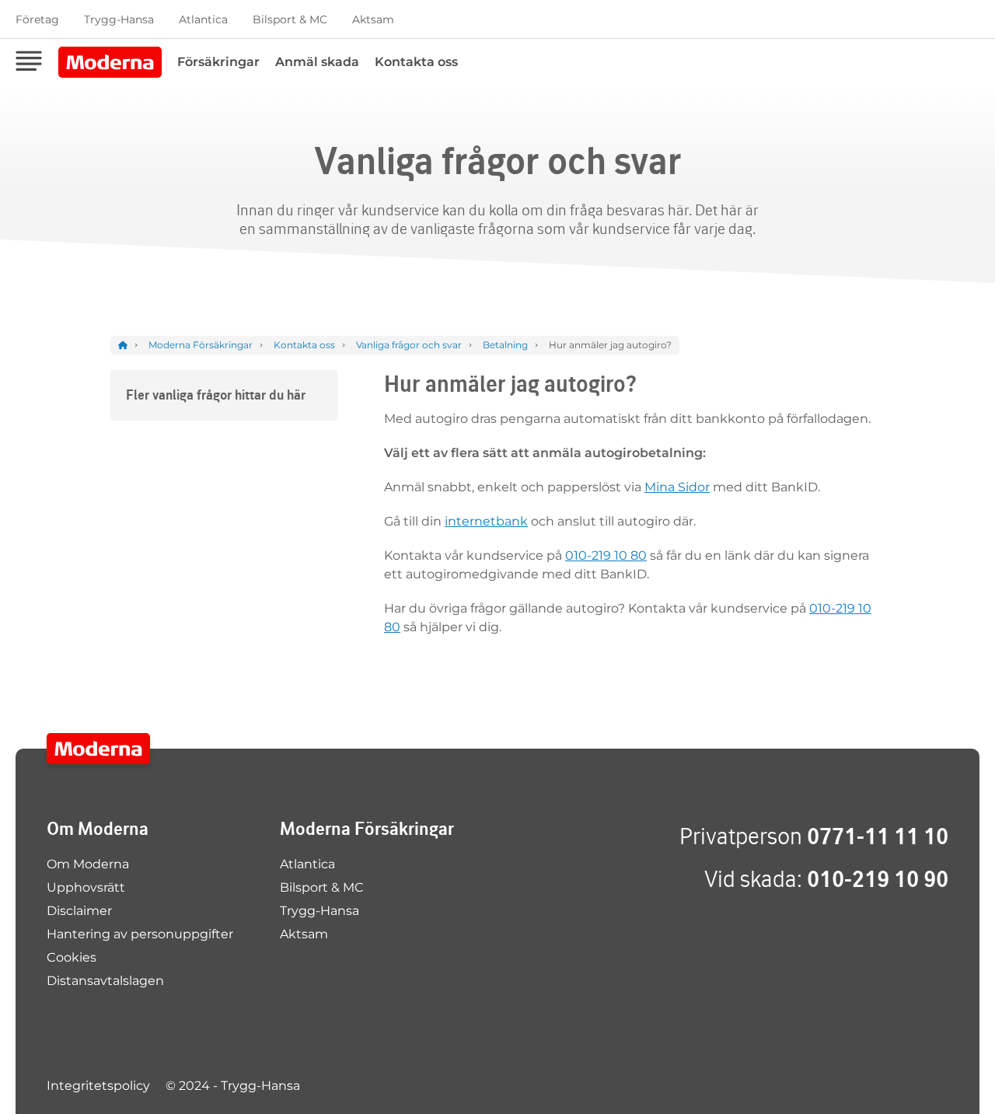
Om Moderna (88, 864)
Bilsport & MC (290, 19)
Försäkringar (218, 61)
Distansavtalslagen (105, 980)
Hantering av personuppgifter (140, 934)
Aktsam (373, 19)
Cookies (71, 957)
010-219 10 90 (877, 878)
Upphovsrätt (86, 887)
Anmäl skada (317, 61)
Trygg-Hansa (119, 19)
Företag (37, 19)
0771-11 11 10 (877, 836)
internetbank (486, 521)
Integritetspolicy (98, 1085)
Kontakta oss (416, 61)
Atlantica (203, 19)
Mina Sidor (677, 487)
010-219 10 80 (606, 555)
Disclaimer (79, 910)
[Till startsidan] (98, 748)
